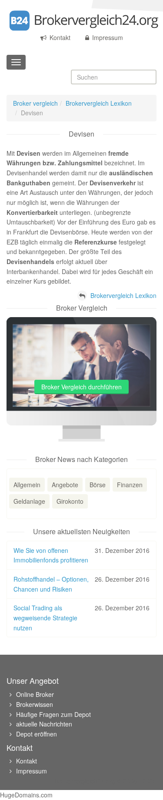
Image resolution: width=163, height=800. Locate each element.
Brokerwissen (34, 704)
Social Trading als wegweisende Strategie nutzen (45, 617)
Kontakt (59, 37)
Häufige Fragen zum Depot (53, 714)
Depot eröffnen (36, 734)
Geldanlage (29, 501)
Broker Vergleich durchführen (81, 386)
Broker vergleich (35, 103)
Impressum (106, 37)
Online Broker (35, 694)
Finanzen (130, 484)
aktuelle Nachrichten (44, 724)
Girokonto (70, 501)
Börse (98, 484)
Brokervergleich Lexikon (99, 103)
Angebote (65, 484)
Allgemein (26, 484)
